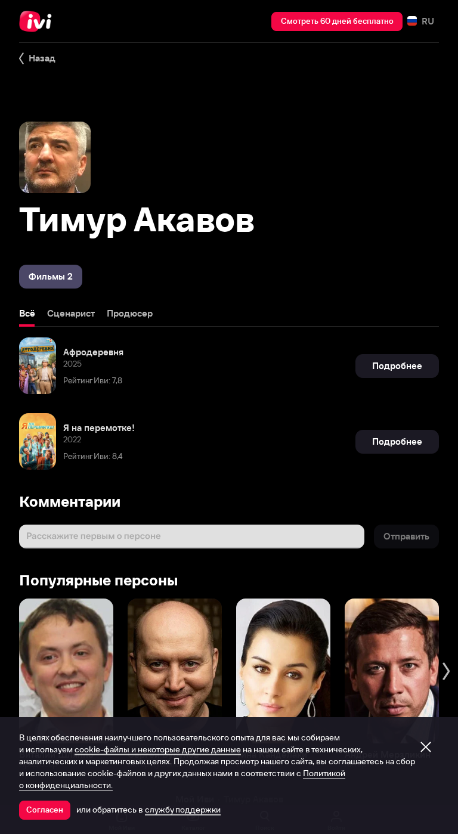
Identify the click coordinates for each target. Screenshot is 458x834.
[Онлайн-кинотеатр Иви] (38, 21)
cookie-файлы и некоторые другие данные (158, 749)
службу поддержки (183, 809)
